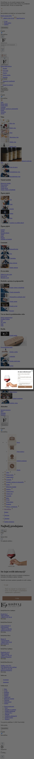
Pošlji (25, 386)
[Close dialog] (32, 371)
